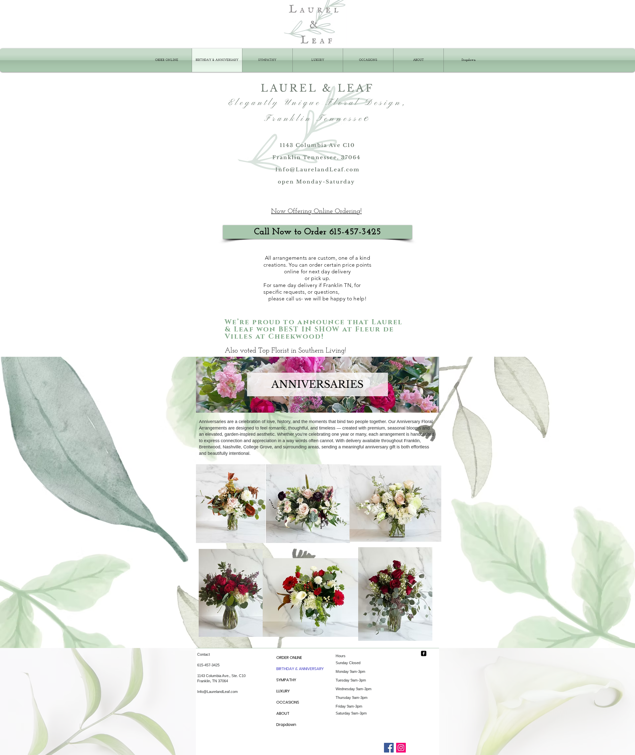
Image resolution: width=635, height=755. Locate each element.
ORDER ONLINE (288, 657)
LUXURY (283, 691)
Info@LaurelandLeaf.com (317, 170)
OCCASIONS (287, 702)
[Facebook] (389, 748)
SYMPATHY (286, 680)
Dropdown (286, 724)
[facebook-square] (423, 653)
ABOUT (282, 713)
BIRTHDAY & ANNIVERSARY (288, 669)
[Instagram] (401, 748)
